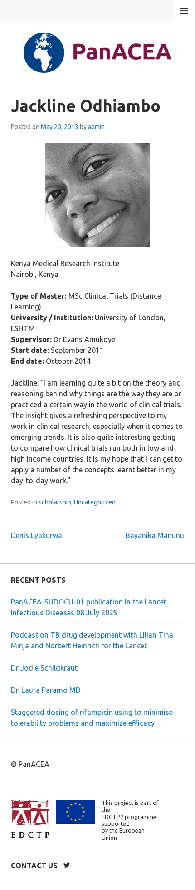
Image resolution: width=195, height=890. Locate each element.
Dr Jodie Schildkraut (44, 668)
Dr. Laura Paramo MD (46, 690)
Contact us (34, 865)
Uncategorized (95, 502)
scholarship (55, 502)
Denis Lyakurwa (36, 535)
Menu (184, 10)
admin (96, 126)
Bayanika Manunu (155, 535)
